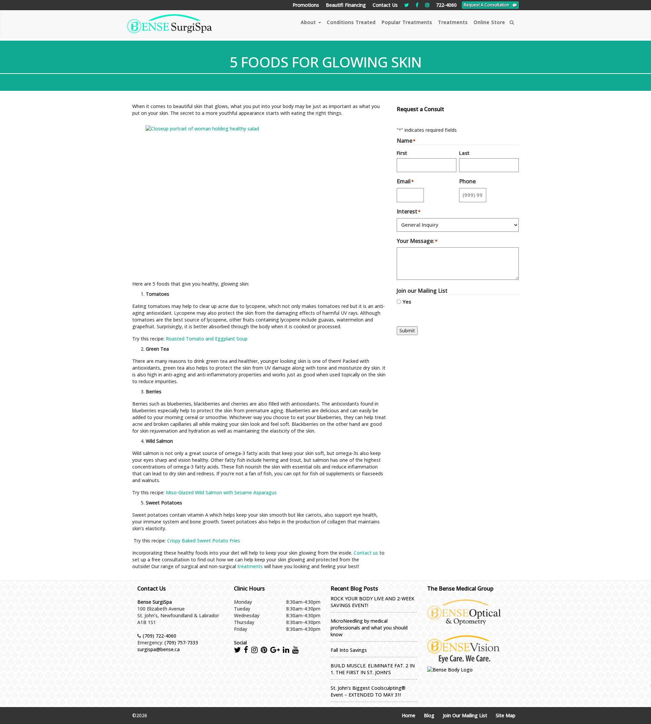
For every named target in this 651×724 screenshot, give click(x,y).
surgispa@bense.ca (158, 649)
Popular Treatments (406, 22)
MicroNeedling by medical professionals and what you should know (369, 628)
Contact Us (385, 5)
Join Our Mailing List (465, 715)
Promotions (306, 5)
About (309, 22)
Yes (406, 301)
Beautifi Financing (346, 5)
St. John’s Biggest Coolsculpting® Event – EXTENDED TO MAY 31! (368, 691)
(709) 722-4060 (159, 636)
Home (408, 715)
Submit (407, 330)
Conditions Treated (351, 22)
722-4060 (446, 5)
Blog (429, 715)
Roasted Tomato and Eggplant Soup (207, 338)
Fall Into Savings (349, 650)
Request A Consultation (486, 5)
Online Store (489, 22)
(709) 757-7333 (181, 642)
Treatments (453, 22)
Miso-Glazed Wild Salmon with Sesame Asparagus (221, 492)
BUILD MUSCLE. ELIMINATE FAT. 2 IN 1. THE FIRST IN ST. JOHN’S (373, 669)
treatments (250, 566)
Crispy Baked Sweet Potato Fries (203, 540)
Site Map (505, 715)
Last (464, 152)
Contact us (366, 553)
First (402, 152)
